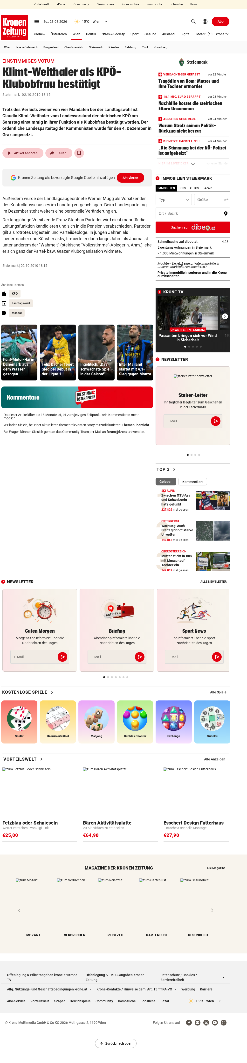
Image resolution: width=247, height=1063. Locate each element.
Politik (91, 34)
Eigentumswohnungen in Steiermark (193, 247)
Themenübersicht (135, 425)
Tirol (145, 47)
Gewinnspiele (105, 4)
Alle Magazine (216, 868)
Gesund (150, 34)
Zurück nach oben (115, 1043)
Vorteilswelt (41, 4)
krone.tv (222, 34)
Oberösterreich (73, 47)
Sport (134, 34)
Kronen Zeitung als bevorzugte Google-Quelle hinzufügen (78, 177)
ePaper (61, 4)
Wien (76, 34)
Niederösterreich (27, 47)
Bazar (194, 4)
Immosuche (154, 4)
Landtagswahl (21, 303)
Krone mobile (130, 4)
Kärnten (114, 47)
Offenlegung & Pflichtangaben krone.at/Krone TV (42, 977)
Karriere (206, 989)
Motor (201, 34)
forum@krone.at (119, 432)
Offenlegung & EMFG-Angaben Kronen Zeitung (115, 977)
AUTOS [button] (194, 188)
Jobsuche (176, 4)
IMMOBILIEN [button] (166, 188)
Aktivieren (130, 178)
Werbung (188, 989)
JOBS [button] (182, 188)
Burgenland (51, 47)
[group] (19, 352)
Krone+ (39, 34)
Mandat (17, 313)
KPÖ (15, 293)
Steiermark (96, 47)
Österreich (59, 34)
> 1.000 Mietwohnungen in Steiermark (193, 253)
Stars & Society (113, 34)
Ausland (168, 34)
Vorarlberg (160, 47)
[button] (209, 34)
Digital (185, 34)
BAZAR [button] (207, 188)
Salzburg (130, 47)
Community (81, 4)
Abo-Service (16, 1001)
